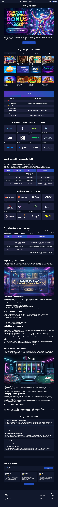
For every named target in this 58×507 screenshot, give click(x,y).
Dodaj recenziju (48, 468)
